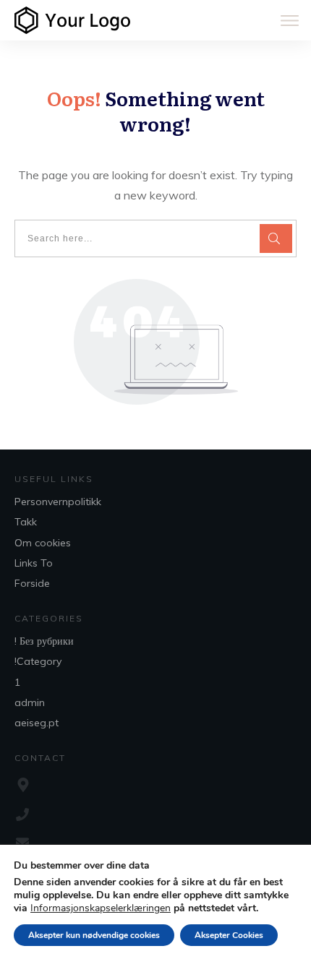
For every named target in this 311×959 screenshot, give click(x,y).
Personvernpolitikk (57, 501)
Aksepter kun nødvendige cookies (94, 935)
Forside (32, 583)
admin (29, 702)
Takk (25, 521)
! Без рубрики (44, 641)
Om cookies (42, 542)
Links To (33, 562)
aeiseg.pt (36, 722)
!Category (37, 661)
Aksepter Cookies (229, 935)
